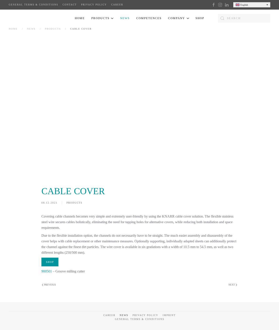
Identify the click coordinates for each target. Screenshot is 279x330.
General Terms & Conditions (33, 4)
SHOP (50, 262)
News (125, 18)
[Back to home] (30, 18)
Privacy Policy (94, 4)
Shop (200, 18)
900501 (46, 271)
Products (74, 203)
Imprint (169, 315)
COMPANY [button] (176, 18)
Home (80, 18)
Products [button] (100, 18)
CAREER (117, 4)
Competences (149, 18)
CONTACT (70, 4)
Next (231, 285)
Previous (50, 285)
